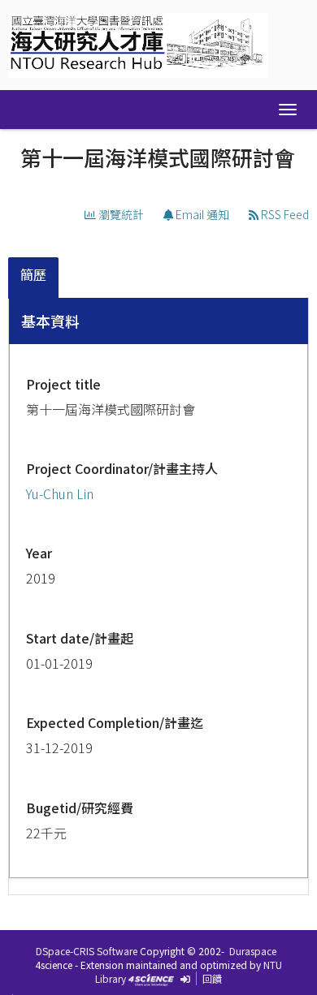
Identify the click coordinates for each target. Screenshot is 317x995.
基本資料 (50, 320)
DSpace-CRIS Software (86, 951)
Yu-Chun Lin (59, 493)
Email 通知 (201, 214)
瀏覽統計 (120, 214)
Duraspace (252, 951)
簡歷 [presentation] (33, 274)
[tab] (34, 278)
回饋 (212, 978)
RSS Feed (283, 214)
